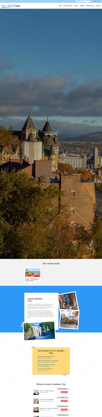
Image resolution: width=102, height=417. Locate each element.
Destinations (67, 5)
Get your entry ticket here (44, 366)
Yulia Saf (27, 282)
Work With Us (90, 5)
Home (60, 5)
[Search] (90, 1)
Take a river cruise (42, 370)
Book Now (64, 392)
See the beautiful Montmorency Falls (47, 362)
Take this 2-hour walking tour (45, 358)
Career (82, 5)
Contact (98, 5)
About (76, 5)
